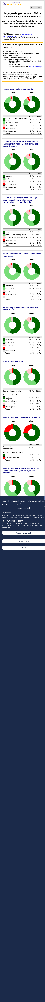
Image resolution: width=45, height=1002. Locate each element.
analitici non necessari (14, 521)
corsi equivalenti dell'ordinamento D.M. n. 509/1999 (17, 35)
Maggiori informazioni (24, 508)
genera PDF (37, 8)
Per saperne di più (37, 517)
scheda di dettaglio (35, 67)
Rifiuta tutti (24, 541)
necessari (9, 513)
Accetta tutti (23, 548)
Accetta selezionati (23, 533)
